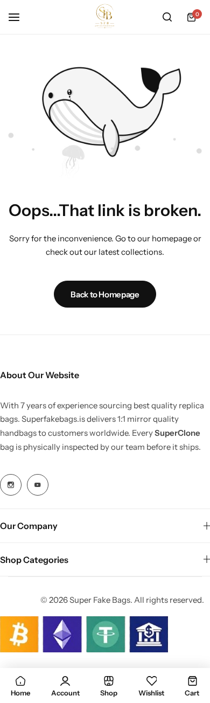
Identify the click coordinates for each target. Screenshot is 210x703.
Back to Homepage (105, 294)
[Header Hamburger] (19, 17)
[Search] (167, 17)
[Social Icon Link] (11, 485)
